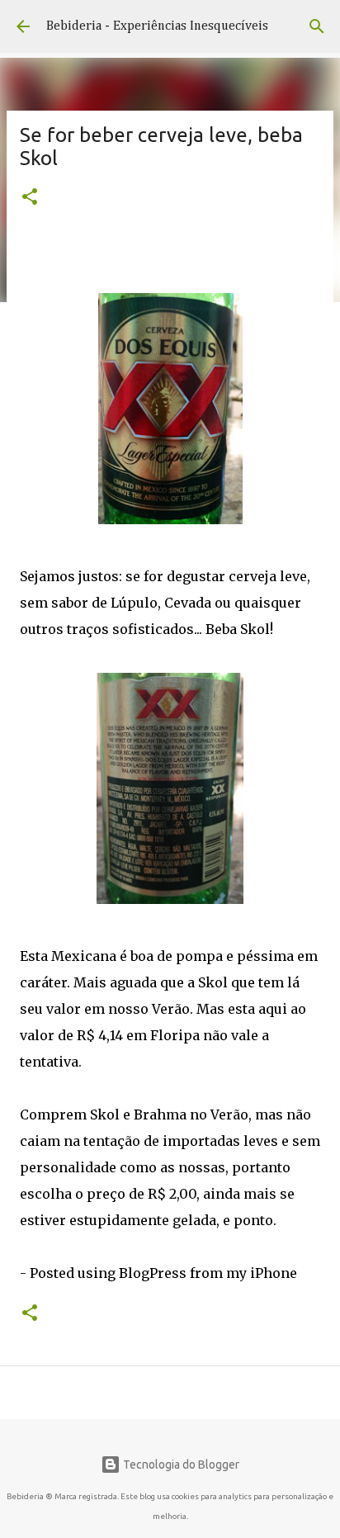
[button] (30, 198)
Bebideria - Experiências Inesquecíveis (157, 26)
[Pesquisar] (317, 26)
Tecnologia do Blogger (179, 1464)
